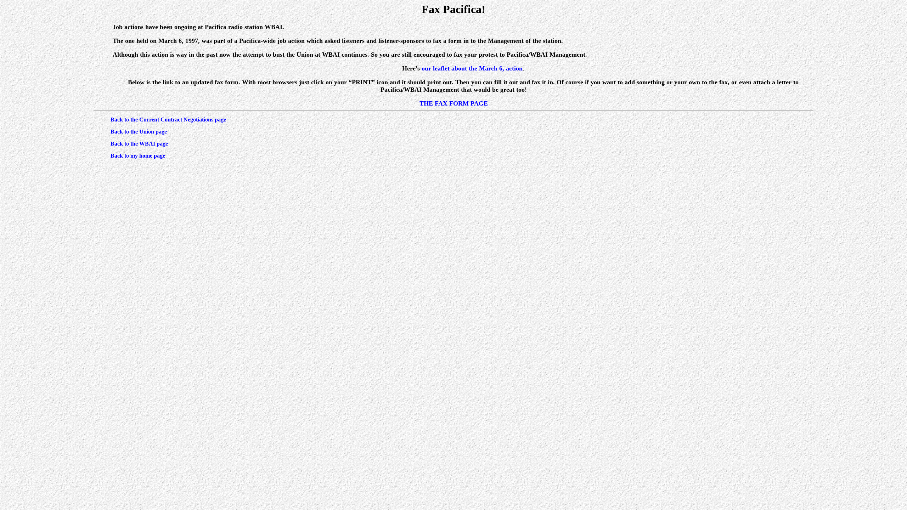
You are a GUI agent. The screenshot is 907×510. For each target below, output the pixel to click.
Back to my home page (138, 156)
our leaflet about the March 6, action (472, 68)
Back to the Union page (139, 132)
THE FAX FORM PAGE (453, 103)
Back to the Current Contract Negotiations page (168, 120)
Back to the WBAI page (139, 144)
